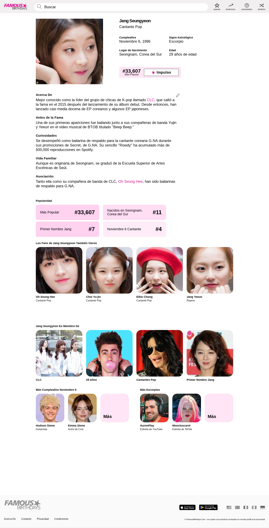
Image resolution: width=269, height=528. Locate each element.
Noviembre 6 (129, 41)
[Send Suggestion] (178, 96)
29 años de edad (182, 54)
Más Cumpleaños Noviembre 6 (56, 389)
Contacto (26, 519)
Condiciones (61, 519)
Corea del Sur (150, 54)
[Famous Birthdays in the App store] (187, 507)
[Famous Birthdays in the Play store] (208, 507)
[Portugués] (237, 507)
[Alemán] (262, 507)
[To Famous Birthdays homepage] (16, 6)
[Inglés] (229, 507)
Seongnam (128, 54)
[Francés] (245, 507)
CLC (150, 100)
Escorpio (176, 41)
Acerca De (10, 519)
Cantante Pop (130, 27)
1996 (146, 41)
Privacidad (43, 519)
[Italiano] (254, 507)
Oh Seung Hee (130, 181)
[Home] (68, 505)
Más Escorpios (150, 389)
